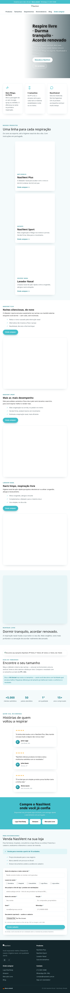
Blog (50, 12)
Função (38, 896)
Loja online (55, 883)
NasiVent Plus (41, 950)
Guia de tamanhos (42, 960)
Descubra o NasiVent (42, 60)
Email (7, 905)
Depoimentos (29, 12)
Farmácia (11, 883)
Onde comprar (59, 12)
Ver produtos (39, 66)
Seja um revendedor (43, 980)
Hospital (21, 883)
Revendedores (41, 12)
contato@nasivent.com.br (45, 977)
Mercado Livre (50, 822)
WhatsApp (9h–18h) (43, 973)
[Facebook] (9, 960)
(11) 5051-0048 (41, 970)
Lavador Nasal (41, 956)
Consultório (32, 883)
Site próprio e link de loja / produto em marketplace (21, 887)
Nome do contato (11, 896)
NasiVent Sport (41, 953)
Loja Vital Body (20, 822)
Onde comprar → (23, 187)
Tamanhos (18, 12)
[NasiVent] (35, 7)
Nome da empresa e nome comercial (17, 871)
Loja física (44, 883)
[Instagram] (4, 960)
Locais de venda (10, 880)
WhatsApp (39, 905)
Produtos (9, 12)
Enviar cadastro (12, 927)
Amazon (35, 822)
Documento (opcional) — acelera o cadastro (19, 914)
